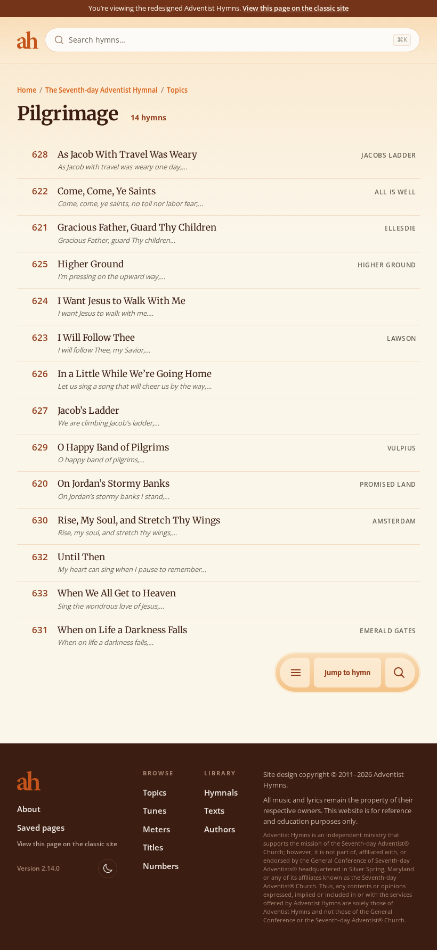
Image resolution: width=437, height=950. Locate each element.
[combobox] (229, 40)
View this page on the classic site (295, 8)
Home (26, 90)
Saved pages (40, 827)
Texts (214, 810)
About (29, 809)
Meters (156, 829)
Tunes (154, 810)
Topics (177, 90)
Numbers (161, 866)
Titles (153, 847)
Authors (219, 829)
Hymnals (221, 792)
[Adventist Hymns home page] (27, 40)
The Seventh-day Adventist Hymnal (101, 90)
